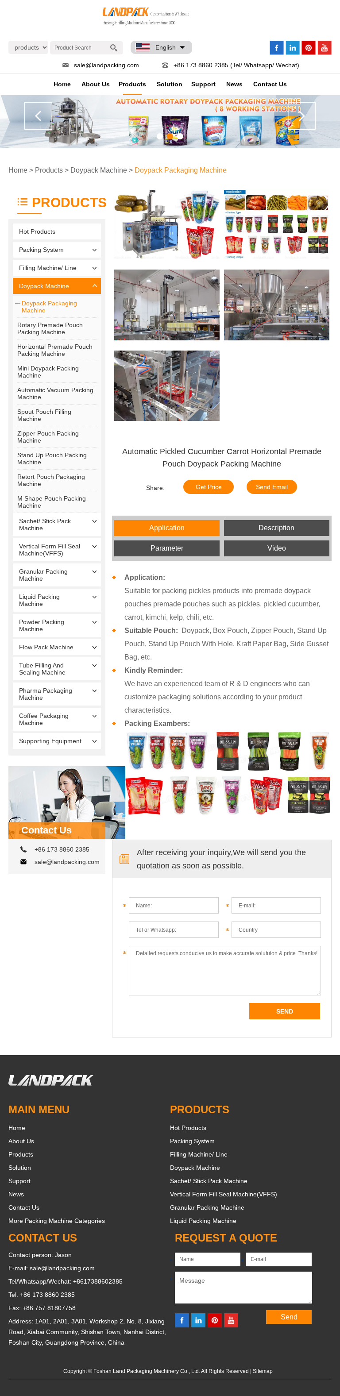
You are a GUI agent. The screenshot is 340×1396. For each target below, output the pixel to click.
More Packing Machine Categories (56, 1220)
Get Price (209, 486)
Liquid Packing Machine (39, 600)
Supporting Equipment (50, 740)
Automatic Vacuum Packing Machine (55, 393)
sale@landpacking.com (106, 65)
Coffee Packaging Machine (44, 719)
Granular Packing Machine (43, 575)
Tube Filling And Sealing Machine (42, 669)
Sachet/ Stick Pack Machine (45, 524)
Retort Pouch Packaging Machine (51, 480)
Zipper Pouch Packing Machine (48, 437)
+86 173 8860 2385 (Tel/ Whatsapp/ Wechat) (236, 65)
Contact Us (270, 84)
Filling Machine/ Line (48, 267)
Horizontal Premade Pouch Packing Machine (55, 350)
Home (62, 84)
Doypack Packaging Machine (181, 170)
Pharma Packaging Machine (45, 694)
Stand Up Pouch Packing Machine (52, 458)
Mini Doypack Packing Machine (48, 372)
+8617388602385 (98, 1281)
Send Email (272, 486)
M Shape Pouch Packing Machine (51, 502)
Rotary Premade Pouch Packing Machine (50, 328)
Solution (169, 84)
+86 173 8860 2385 (62, 849)
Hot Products (37, 231)
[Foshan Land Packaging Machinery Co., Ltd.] (50, 1083)
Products (132, 84)
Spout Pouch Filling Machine (44, 415)
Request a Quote (226, 1238)
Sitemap (263, 1371)
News (234, 84)
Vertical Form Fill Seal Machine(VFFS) (49, 550)
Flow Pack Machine (46, 647)
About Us (95, 84)
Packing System (41, 249)
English (165, 47)
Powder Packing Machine (41, 625)
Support (203, 84)
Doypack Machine (98, 170)
